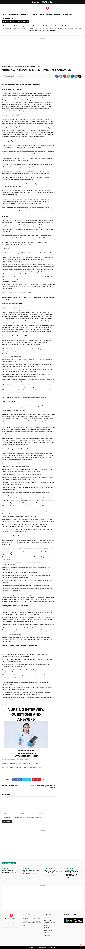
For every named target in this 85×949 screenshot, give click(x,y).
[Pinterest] (64, 76)
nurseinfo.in (11, 76)
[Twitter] (60, 76)
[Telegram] (76, 76)
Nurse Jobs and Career (7, 66)
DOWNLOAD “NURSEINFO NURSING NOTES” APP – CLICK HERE (21, 768)
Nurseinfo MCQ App (8, 870)
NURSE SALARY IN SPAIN (9, 786)
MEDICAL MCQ (6, 868)
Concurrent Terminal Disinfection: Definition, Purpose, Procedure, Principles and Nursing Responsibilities (72, 872)
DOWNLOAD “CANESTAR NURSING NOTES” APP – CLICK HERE (21, 763)
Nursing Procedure (48, 868)
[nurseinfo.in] (4, 76)
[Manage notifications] (81, 945)
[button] (81, 16)
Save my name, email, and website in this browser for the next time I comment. (22, 817)
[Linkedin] (72, 76)
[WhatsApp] (68, 76)
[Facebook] (57, 76)
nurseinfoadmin (5, 872)
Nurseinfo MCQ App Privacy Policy (31, 870)
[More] (43, 779)
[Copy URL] (80, 76)
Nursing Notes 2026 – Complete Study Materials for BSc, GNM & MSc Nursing (53, 871)
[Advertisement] (42, 50)
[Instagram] (11, 925)
